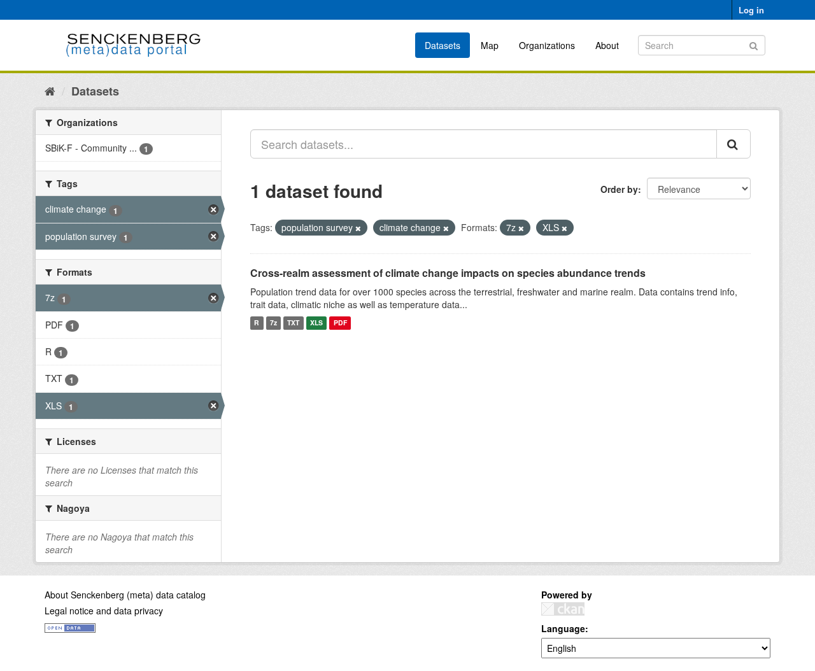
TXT (293, 323)
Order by (619, 189)
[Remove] (358, 228)
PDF (340, 323)
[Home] (50, 90)
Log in (751, 10)
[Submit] (753, 44)
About (607, 45)
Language (563, 628)
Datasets (442, 45)
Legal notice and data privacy (104, 610)
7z (273, 323)
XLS (316, 323)
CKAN (563, 609)
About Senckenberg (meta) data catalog (125, 594)
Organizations (547, 45)
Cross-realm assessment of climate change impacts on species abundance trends (448, 272)
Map (490, 45)
